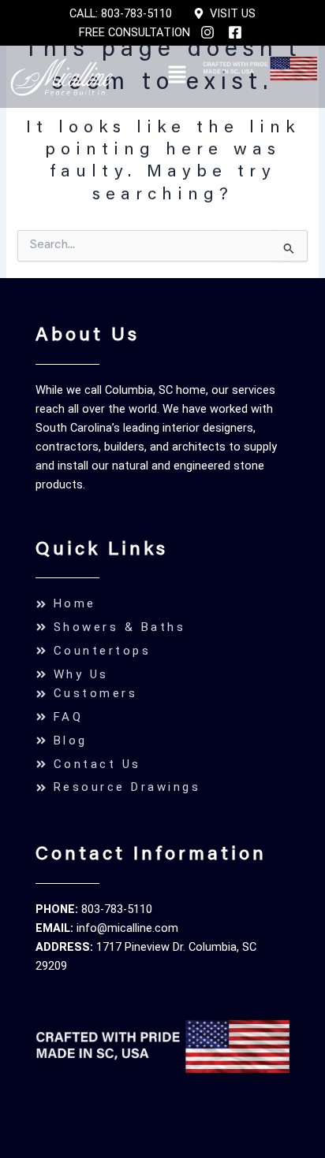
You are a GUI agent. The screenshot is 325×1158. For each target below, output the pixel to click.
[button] (176, 76)
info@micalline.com (127, 928)
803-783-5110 (116, 909)
